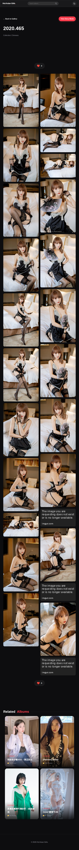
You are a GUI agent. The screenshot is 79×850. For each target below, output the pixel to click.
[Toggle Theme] (74, 3)
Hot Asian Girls (9, 3)
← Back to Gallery (10, 19)
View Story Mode (67, 19)
